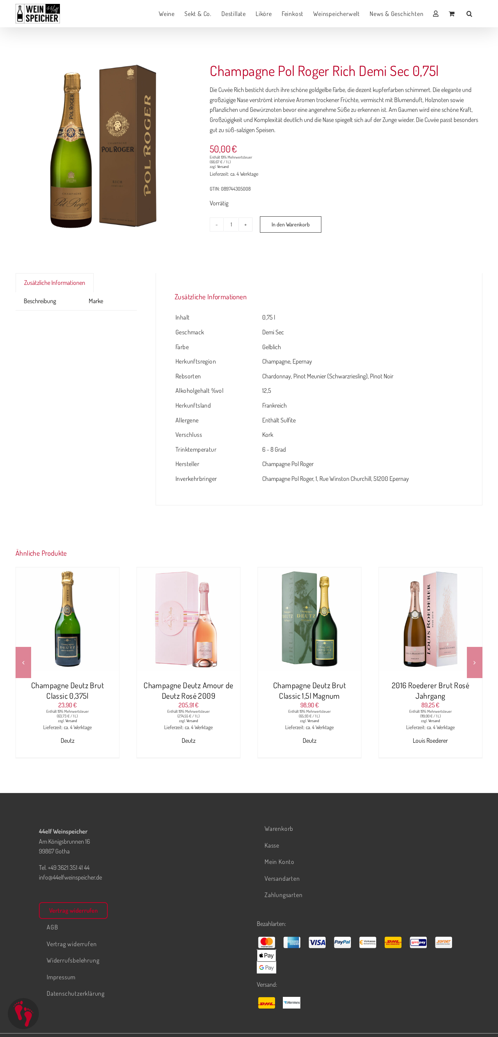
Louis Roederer (430, 740)
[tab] (72, 296)
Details (97, 620)
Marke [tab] (96, 301)
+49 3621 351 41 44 (68, 867)
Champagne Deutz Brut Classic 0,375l (67, 690)
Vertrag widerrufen (73, 910)
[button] (469, 13)
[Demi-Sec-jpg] (103, 146)
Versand (223, 166)
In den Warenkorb (291, 224)
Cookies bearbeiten (23, 1013)
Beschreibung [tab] (40, 301)
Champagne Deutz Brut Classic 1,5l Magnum (309, 690)
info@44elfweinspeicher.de (70, 877)
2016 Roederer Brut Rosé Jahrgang (430, 690)
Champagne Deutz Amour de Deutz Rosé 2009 (188, 690)
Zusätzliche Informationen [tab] (54, 282)
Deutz (67, 740)
